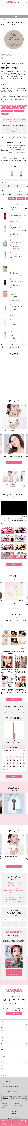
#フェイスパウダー (14, 119)
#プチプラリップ (14, 131)
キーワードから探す (14, 923)
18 (10, 763)
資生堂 (16, 254)
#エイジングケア (15, 221)
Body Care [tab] (23, 620)
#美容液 (11, 236)
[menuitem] (14, 1021)
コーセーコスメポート (14, 322)
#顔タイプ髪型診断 (7, 897)
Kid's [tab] (4, 208)
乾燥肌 (3, 105)
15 (24, 760)
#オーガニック (6, 119)
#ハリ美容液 (15, 236)
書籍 (2, 1084)
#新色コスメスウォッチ (14, 892)
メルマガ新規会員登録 (14, 1013)
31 (7, 769)
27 (17, 766)
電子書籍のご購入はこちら (14, 974)
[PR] (14, 478)
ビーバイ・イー (10, 19)
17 (7, 763)
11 (10, 760)
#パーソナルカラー (17, 128)
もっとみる (14, 462)
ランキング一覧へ (14, 699)
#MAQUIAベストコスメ (14, 885)
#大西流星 (11, 890)
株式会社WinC (19, 242)
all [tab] (3, 620)
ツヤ (3, 108)
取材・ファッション (6, 1081)
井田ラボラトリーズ (18, 740)
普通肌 (9, 105)
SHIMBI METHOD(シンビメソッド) (15, 227)
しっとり (22, 108)
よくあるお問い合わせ (4, 1105)
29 (24, 766)
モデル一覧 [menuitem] (4, 1072)
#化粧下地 (14, 899)
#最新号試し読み (21, 901)
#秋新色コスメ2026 (20, 888)
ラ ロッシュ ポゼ (13, 307)
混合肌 (14, 105)
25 (11, 766)
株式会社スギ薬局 (14, 294)
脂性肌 (19, 105)
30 (4, 769)
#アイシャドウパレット (9, 129)
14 (20, 760)
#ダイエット (19, 899)
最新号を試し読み (14, 971)
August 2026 (14, 747)
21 (20, 763)
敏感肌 (24, 105)
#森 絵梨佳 (6, 890)
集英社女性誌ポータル (4, 1103)
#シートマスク (12, 275)
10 (7, 760)
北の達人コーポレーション (19, 281)
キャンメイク (8, 740)
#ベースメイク (22, 119)
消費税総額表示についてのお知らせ (14, 1091)
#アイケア (11, 315)
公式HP (2, 58)
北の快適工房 (12, 281)
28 (20, 766)
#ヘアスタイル (10, 128)
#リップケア (8, 899)
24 (7, 766)
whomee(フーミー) (13, 242)
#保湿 (11, 221)
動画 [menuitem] (2, 1068)
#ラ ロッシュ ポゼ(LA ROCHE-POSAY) (16, 313)
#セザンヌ (14, 901)
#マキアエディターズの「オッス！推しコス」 (14, 894)
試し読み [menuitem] (3, 1062)
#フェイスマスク (18, 275)
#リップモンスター (7, 901)
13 (17, 760)
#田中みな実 (17, 890)
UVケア (8, 108)
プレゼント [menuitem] (4, 1065)
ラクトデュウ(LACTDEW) (14, 215)
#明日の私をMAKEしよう (14, 883)
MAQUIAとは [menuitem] (4, 1075)
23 (4, 766)
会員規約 (2, 1107)
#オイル (19, 248)
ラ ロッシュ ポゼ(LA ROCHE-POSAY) (16, 306)
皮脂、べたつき (15, 108)
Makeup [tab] (16, 620)
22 (24, 763)
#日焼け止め (21, 897)
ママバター (3, 19)
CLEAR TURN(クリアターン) (14, 321)
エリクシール (12, 254)
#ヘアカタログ (15, 897)
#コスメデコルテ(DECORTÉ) (14, 340)
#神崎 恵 (22, 890)
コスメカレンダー (8, 344)
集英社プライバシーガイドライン (18, 1105)
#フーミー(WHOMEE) (13, 248)
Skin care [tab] (14, 208)
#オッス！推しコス (19, 129)
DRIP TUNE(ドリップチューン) (15, 293)
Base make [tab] (22, 208)
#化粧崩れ (11, 121)
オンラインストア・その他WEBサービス (11, 1086)
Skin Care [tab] (8, 620)
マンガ (3, 1079)
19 (14, 763)
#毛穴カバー (16, 121)
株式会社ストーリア (14, 228)
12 (14, 760)
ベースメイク (4, 113)
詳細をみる (12, 198)
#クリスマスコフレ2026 (9, 888)
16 (4, 763)
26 (14, 766)
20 (17, 763)
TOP (2, 344)
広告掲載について (16, 1103)
